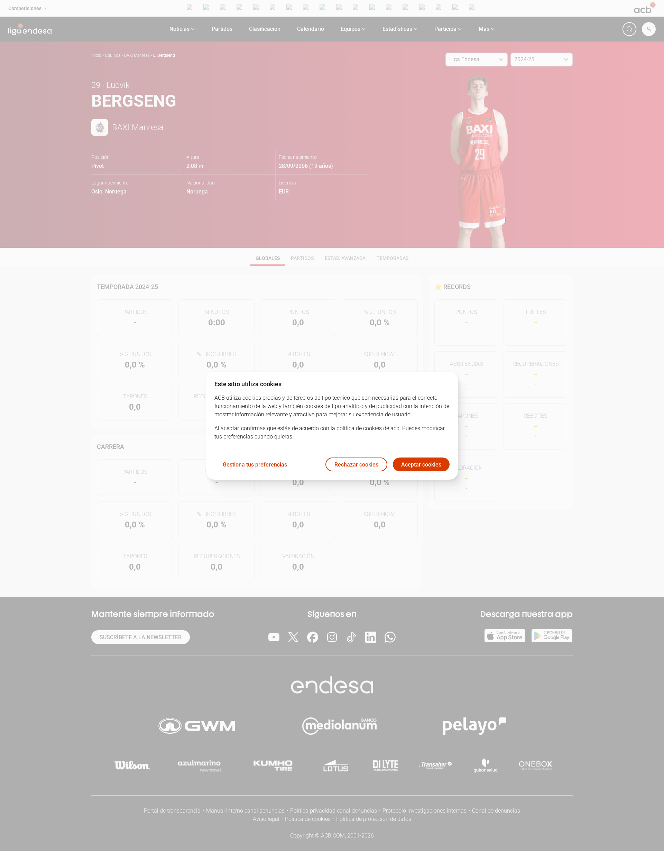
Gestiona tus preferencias (255, 464)
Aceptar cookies (421, 464)
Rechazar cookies (356, 464)
